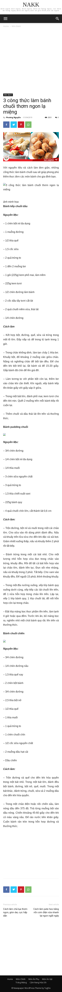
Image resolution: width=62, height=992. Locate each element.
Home (6, 26)
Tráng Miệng (21, 982)
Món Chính (20, 979)
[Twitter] (13, 124)
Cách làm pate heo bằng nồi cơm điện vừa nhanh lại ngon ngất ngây (46, 912)
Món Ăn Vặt (47, 979)
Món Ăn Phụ (33, 979)
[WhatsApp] (28, 124)
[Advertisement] (31, 61)
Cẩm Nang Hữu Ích (38, 982)
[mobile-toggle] (5, 18)
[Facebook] (6, 124)
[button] (57, 18)
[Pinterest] (21, 124)
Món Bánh (16, 26)
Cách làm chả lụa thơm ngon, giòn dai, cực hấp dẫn (15, 912)
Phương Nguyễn (13, 117)
